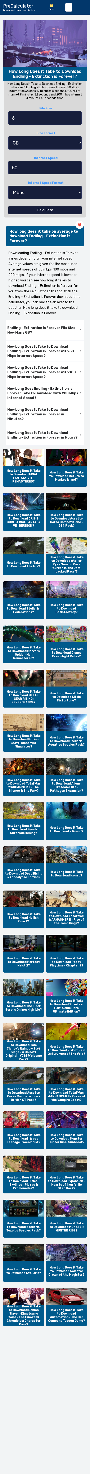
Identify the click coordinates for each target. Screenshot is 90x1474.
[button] (45, 330)
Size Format (45, 133)
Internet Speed (46, 158)
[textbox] (68, 7)
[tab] (45, 330)
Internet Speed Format (46, 183)
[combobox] (68, 7)
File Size (45, 108)
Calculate (45, 210)
